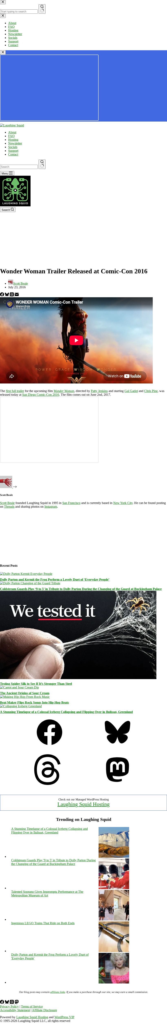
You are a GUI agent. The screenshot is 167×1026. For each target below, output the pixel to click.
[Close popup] (3, 52)
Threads (9, 506)
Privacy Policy (9, 1006)
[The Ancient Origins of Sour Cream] (19, 687)
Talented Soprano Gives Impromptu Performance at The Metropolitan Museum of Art (47, 893)
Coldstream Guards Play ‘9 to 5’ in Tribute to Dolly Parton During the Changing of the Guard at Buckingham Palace (81, 589)
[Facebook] (2, 295)
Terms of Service (32, 1006)
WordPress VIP (64, 1017)
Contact (13, 154)
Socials (12, 147)
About (12, 132)
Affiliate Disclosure (44, 1010)
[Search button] (42, 164)
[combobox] (19, 167)
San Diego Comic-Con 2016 (40, 394)
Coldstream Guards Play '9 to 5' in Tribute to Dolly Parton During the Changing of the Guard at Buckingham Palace (53, 862)
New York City (123, 503)
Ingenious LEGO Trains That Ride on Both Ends (43, 923)
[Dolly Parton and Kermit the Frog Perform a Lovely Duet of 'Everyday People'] (114, 982)
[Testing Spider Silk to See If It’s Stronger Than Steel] (78, 678)
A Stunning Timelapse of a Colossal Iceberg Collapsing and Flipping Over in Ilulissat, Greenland (66, 712)
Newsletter (15, 143)
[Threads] (12, 295)
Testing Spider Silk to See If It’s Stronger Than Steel (36, 683)
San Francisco (71, 503)
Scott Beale (7, 503)
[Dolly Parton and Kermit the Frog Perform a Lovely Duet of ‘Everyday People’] (26, 574)
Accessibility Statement (15, 1010)
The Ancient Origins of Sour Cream (24, 693)
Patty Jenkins (99, 391)
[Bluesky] (7, 295)
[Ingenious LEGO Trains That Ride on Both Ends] (114, 951)
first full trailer (15, 391)
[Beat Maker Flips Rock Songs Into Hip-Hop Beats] (25, 697)
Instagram (50, 506)
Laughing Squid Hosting (83, 804)
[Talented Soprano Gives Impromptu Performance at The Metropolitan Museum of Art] (114, 919)
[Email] (17, 295)
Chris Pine (151, 391)
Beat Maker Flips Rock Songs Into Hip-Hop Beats (34, 702)
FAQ (11, 136)
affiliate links (57, 992)
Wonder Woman (64, 391)
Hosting (13, 139)
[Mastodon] (117, 784)
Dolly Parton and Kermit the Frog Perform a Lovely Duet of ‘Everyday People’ (54, 579)
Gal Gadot (131, 391)
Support (13, 150)
